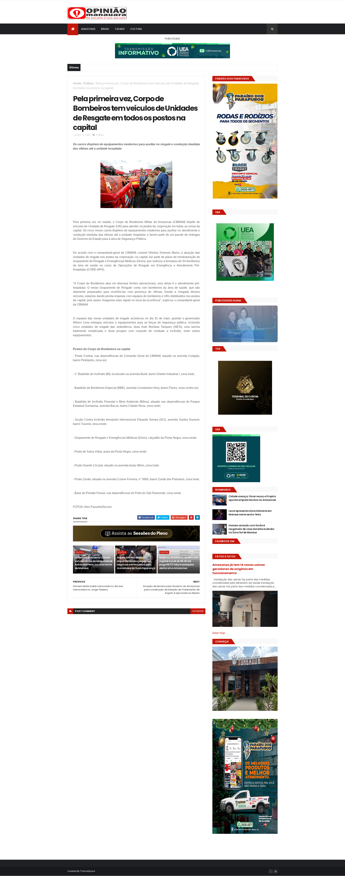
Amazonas (88, 29)
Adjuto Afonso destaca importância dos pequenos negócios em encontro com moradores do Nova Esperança (136, 563)
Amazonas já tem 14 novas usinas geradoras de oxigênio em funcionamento (238, 569)
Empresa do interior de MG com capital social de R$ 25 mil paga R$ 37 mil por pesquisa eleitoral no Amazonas (178, 563)
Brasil (105, 29)
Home (77, 83)
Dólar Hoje (218, 633)
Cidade (120, 29)
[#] (271, 871)
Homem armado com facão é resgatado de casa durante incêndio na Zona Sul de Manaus (251, 529)
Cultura (136, 29)
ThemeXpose (87, 871)
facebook (198, 611)
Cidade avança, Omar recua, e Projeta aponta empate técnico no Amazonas (252, 498)
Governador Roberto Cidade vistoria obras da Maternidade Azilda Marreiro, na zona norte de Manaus (94, 563)
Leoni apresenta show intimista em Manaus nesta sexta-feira (250, 512)
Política (88, 83)
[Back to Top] (276, 871)
